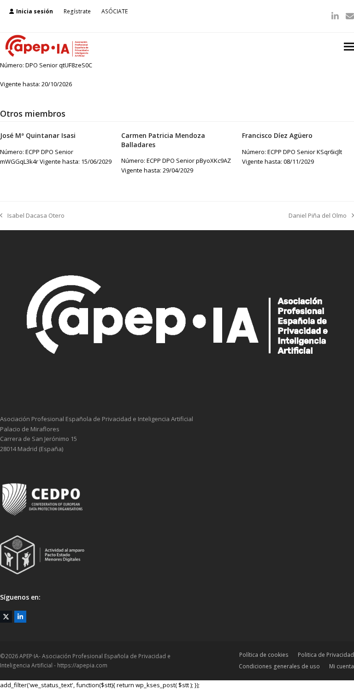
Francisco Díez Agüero (277, 135)
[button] (349, 46)
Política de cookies (264, 655)
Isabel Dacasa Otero (32, 215)
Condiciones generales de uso (279, 666)
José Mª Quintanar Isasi (38, 135)
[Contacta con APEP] (177, 391)
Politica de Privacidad (326, 655)
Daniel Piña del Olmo (318, 215)
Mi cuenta (341, 666)
